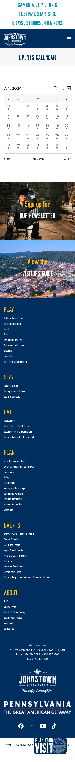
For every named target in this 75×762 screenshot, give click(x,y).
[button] (69, 38)
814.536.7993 (32, 654)
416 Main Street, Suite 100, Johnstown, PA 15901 (37, 649)
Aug (66, 158)
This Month (37, 158)
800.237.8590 (51, 654)
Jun (8, 158)
